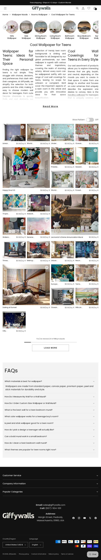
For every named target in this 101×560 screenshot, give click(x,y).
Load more (50, 348)
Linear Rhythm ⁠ (6, 143)
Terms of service (67, 554)
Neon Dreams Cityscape (79, 261)
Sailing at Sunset (10, 307)
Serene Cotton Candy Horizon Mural (30, 237)
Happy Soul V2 (9, 190)
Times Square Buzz (6, 261)
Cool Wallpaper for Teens (63, 14)
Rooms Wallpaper (39, 14)
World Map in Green (54, 190)
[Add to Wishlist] (22, 127)
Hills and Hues (79, 307)
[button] (5, 8)
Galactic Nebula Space (30, 214)
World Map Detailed (30, 143)
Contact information (38, 554)
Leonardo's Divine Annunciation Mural (67, 237)
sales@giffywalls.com (50, 504)
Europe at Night (54, 284)
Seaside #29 (79, 167)
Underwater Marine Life (54, 143)
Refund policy (54, 554)
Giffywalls (12, 554)
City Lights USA (5, 331)
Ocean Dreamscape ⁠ (78, 143)
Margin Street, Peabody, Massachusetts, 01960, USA (50, 517)
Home (5, 14)
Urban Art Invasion (54, 261)
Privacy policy (24, 554)
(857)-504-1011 (50, 508)
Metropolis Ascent (30, 261)
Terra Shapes (78, 284)
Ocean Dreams (54, 307)
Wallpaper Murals (20, 14)
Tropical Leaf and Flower (6, 214)
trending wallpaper (76, 95)
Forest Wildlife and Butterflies (79, 190)
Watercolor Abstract (6, 237)
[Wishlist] (89, 8)
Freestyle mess (54, 167)
